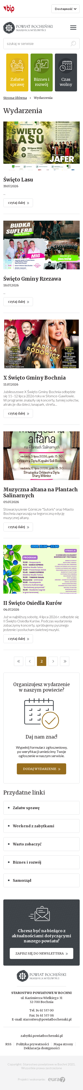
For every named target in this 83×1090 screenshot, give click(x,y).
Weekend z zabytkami (33, 826)
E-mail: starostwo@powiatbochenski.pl (41, 1019)
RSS (8, 1044)
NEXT (53, 661)
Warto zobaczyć (27, 844)
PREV (30, 661)
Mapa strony (63, 1044)
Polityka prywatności (32, 1044)
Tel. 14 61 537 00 (41, 1010)
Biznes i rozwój (27, 862)
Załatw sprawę (26, 808)
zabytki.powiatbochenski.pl (42, 1036)
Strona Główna (15, 98)
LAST (64, 661)
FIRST (18, 661)
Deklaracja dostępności (42, 1048)
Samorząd (22, 880)
